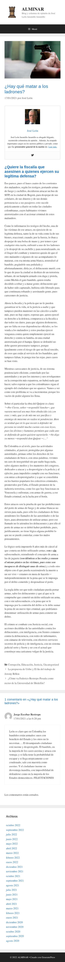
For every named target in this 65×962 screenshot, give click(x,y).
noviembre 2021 (14, 871)
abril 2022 (11, 848)
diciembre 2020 (14, 922)
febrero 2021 (13, 913)
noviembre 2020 (14, 927)
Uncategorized (51, 664)
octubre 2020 (13, 931)
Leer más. (53, 146)
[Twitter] (32, 155)
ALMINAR (33, 8)
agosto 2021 (12, 885)
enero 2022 (12, 862)
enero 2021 (12, 917)
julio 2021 (11, 890)
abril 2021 (11, 903)
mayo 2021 (12, 899)
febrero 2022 (13, 857)
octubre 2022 (13, 825)
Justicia (38, 664)
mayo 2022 (12, 843)
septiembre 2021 (15, 880)
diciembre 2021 (14, 867)
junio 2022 (12, 839)
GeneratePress (48, 957)
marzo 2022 (12, 853)
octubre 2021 (13, 876)
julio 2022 (11, 834)
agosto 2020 (12, 940)
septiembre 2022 (15, 830)
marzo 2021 (12, 908)
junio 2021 (12, 894)
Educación (27, 664)
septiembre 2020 (15, 936)
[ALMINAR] (12, 11)
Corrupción (14, 664)
